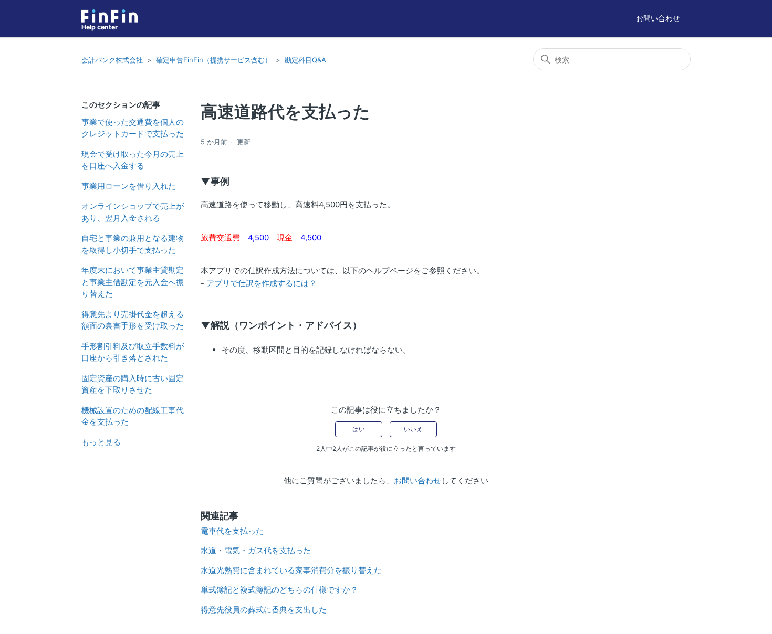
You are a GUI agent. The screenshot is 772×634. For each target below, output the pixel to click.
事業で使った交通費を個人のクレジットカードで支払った (132, 128)
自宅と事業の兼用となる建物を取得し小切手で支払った (132, 244)
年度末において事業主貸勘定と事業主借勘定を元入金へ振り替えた (132, 282)
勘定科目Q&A (305, 60)
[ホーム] (109, 16)
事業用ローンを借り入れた (128, 186)
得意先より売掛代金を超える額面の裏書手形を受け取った (132, 320)
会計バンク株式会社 (112, 60)
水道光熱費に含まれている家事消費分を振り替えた (291, 570)
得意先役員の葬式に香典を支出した (264, 610)
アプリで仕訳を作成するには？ (261, 283)
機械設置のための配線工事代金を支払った (132, 416)
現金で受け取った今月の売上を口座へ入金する (132, 160)
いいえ (413, 429)
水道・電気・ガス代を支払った (256, 550)
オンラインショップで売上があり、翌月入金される (132, 212)
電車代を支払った (232, 531)
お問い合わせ (658, 18)
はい (358, 429)
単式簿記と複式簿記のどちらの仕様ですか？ (279, 590)
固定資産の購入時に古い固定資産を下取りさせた (132, 384)
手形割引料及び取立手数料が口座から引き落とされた (132, 352)
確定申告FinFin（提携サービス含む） (214, 60)
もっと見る (101, 442)
